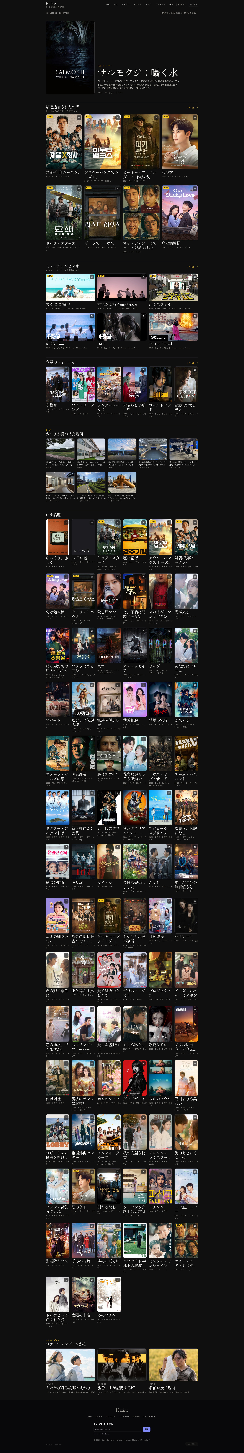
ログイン (193, 4)
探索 (108, 4)
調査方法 (98, 1417)
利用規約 (136, 1417)
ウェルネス (160, 4)
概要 (90, 1417)
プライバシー (124, 1417)
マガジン (126, 4)
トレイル (138, 4)
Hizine (122, 1409)
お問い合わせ (110, 1417)
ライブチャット (149, 1417)
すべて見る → (192, 108)
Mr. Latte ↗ (145, 1440)
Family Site (191, 1444)
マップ (149, 4)
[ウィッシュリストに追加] (79, 117)
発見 (116, 4)
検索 (171, 4)
